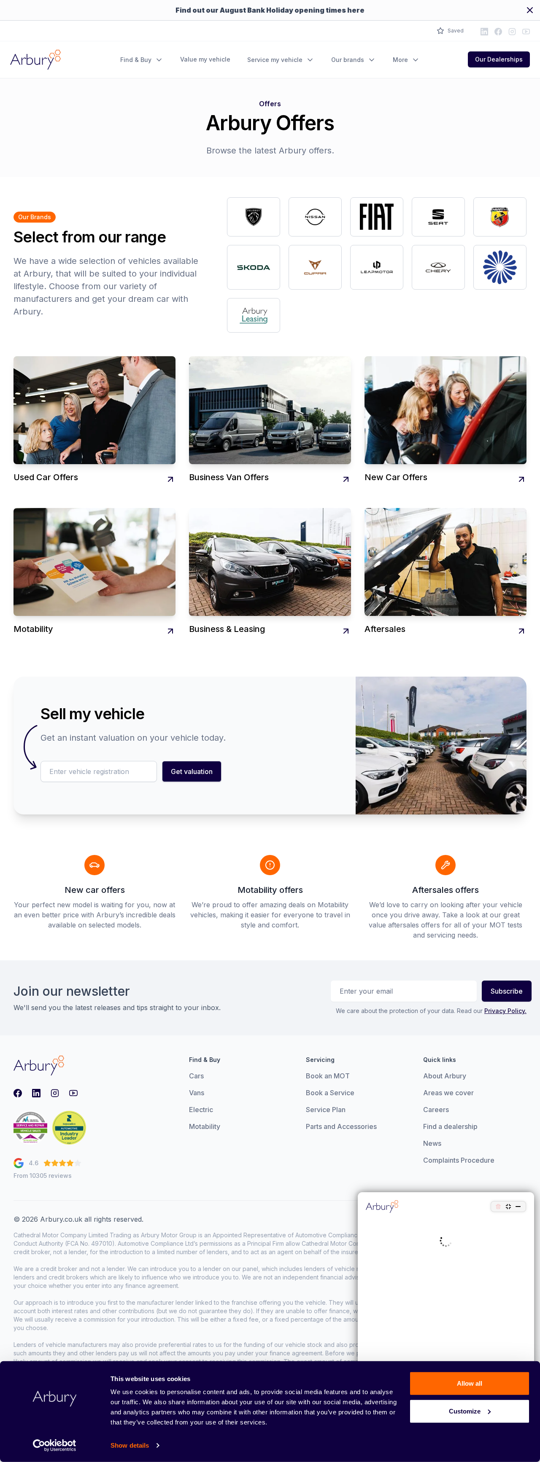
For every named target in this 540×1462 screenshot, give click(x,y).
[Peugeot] (253, 217)
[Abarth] (499, 217)
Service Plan (326, 1109)
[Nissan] (315, 217)
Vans (196, 1092)
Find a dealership (450, 1126)
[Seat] (438, 217)
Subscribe (507, 991)
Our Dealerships (499, 59)
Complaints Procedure (458, 1160)
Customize (465, 1410)
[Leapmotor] (376, 267)
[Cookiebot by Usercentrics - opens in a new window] (55, 1445)
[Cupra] (315, 267)
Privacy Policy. (505, 1010)
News (432, 1143)
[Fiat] (376, 217)
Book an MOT (328, 1076)
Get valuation (192, 771)
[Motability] (499, 267)
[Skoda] (253, 267)
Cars (196, 1076)
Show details (130, 1445)
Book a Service (330, 1092)
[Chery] (438, 267)
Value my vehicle (205, 59)
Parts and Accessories (341, 1126)
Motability (204, 1126)
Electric (201, 1109)
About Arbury (444, 1076)
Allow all (469, 1383)
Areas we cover (448, 1092)
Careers (436, 1109)
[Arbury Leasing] (253, 315)
